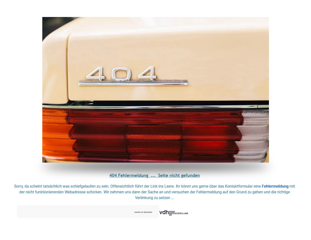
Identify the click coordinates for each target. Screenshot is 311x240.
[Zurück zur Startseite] (155, 90)
